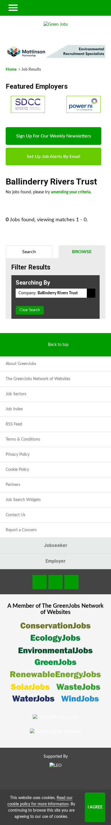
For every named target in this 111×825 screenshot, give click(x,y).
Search (29, 252)
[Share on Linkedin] (55, 582)
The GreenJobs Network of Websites (38, 379)
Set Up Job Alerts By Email (53, 156)
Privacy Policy (18, 455)
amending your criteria (71, 192)
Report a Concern (21, 530)
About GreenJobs (21, 364)
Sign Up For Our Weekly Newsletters (53, 136)
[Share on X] (71, 582)
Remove (91, 293)
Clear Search (30, 310)
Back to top (58, 345)
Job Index (14, 409)
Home (11, 70)
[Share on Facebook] (39, 582)
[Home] (55, 24)
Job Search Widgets (23, 500)
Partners (13, 485)
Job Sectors (16, 394)
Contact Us (15, 515)
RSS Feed (14, 424)
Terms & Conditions (23, 439)
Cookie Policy (17, 470)
